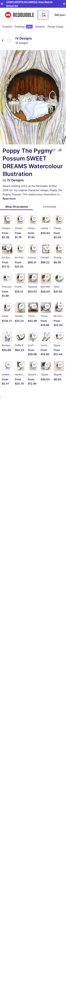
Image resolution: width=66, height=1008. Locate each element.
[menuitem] (7, 26)
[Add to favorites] (54, 150)
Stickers (40, 26)
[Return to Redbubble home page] (19, 15)
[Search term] (43, 15)
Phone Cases (55, 26)
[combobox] (43, 14)
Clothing (22, 26)
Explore (7, 26)
